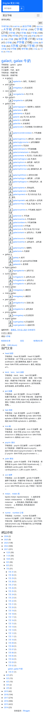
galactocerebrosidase (22, 133)
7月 (7, 568)
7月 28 (11, 581)
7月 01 (11, 672)
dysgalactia (18, 100)
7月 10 (11, 639)
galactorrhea (18, 203)
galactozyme (18, 248)
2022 (6, 546)
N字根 (39, 39)
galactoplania (19, 187)
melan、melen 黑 (12, 493)
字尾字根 (5, 26)
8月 (7, 565)
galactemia (17, 113)
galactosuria (18, 238)
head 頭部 (9, 353)
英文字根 (7, 15)
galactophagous (20, 159)
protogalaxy (18, 315)
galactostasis (18, 232)
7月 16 (11, 620)
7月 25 (11, 591)
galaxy (16, 257)
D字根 (12, 32)
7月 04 (11, 659)
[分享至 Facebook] (9, 333)
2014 (6, 707)
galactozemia (18, 242)
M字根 (23, 39)
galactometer (19, 155)
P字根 (21, 42)
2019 (6, 691)
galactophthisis (19, 175)
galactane (17, 110)
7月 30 (11, 575)
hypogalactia (18, 270)
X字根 (35, 49)
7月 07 (11, 649)
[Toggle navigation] (38, 15)
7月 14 (11, 627)
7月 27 (11, 585)
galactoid (17, 145)
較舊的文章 (38, 341)
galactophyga (19, 178)
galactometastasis (21, 152)
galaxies (16, 261)
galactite (16, 123)
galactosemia (18, 219)
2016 (6, 701)
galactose (17, 215)
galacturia (17, 251)
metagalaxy (18, 290)
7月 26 (11, 588)
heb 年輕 (8, 410)
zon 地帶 (8, 475)
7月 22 (11, 601)
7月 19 (11, 610)
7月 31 (11, 572)
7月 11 (11, 636)
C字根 (38, 29)
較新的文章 (5, 341)
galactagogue (19, 107)
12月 (8, 552)
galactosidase (19, 222)
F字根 (34, 32)
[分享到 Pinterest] (11, 333)
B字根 (24, 29)
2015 (6, 704)
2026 (6, 536)
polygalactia (18, 309)
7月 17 (11, 617)
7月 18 (11, 614)
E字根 (23, 32)
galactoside (18, 226)
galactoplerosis (19, 191)
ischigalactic (18, 277)
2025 (6, 539)
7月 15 (11, 623)
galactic (16, 117)
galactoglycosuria (20, 142)
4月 (7, 681)
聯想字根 (40, 26)
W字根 (25, 48)
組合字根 (27, 26)
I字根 (25, 36)
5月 (7, 678)
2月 (7, 688)
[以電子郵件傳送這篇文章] (2, 333)
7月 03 (11, 662)
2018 (6, 694)
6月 (7, 675)
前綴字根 (16, 26)
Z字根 (8, 52)
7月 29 (11, 578)
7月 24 (11, 594)
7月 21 (11, 604)
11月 (8, 555)
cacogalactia (18, 94)
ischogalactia (18, 280)
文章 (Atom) (12, 345)
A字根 (8, 29)
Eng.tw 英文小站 (11, 3)
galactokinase (19, 149)
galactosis (17, 229)
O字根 (9, 42)
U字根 (3, 49)
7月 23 (11, 597)
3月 (7, 685)
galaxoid (16, 264)
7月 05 (11, 656)
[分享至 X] (7, 333)
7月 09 (11, 643)
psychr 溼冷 (10, 442)
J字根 (33, 36)
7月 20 (11, 607)
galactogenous (19, 139)
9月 (7, 562)
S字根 (15, 46)
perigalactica (18, 302)
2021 (6, 549)
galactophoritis (19, 165)
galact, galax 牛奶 (16, 60)
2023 (6, 543)
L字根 (11, 39)
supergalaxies (19, 325)
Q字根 (35, 42)
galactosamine (19, 209)
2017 (6, 698)
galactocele (18, 127)
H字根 (15, 35)
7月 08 (11, 646)
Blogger (26, 710)
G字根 (4, 35)
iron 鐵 (8, 426)
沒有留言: (32, 330)
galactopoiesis (19, 194)
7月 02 (11, 665)
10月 (8, 559)
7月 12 (11, 633)
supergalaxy (18, 321)
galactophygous (20, 181)
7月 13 (11, 630)
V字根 (13, 48)
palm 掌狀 (9, 458)
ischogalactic (18, 283)
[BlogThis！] (4, 333)
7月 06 (11, 652)
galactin (16, 120)
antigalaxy (17, 87)
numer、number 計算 (14, 512)
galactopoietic (19, 200)
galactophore (19, 162)
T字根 (31, 46)
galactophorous (20, 169)
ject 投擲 (8, 391)
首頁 (22, 341)
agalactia (17, 81)
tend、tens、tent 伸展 (14, 372)
